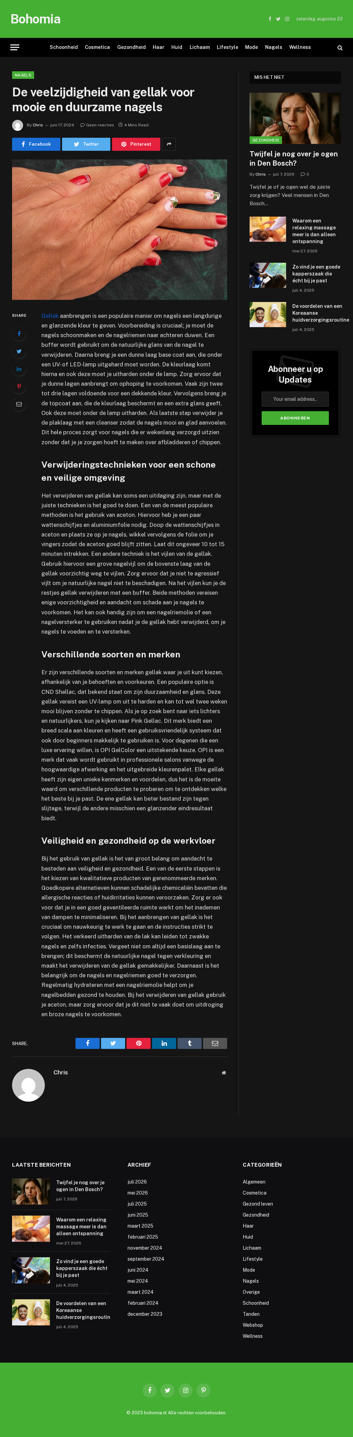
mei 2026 (138, 1193)
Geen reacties (100, 125)
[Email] (19, 404)
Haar (158, 47)
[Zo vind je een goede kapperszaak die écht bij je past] (268, 275)
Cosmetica (97, 47)
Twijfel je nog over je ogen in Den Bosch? (294, 158)
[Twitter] (19, 351)
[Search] (339, 47)
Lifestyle (227, 47)
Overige (251, 1292)
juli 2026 (137, 1182)
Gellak (50, 315)
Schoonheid (64, 47)
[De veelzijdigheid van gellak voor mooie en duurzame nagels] (119, 229)
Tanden (251, 1314)
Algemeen (254, 1182)
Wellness (300, 47)
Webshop (253, 1325)
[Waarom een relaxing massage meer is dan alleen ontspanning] (268, 229)
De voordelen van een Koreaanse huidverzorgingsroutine (320, 313)
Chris (38, 125)
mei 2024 (138, 1281)
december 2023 (145, 1314)
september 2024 (146, 1259)
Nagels (273, 47)
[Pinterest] (19, 386)
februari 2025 (143, 1237)
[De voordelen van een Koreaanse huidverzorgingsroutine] (268, 314)
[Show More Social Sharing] (169, 144)
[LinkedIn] (19, 369)
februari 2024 (143, 1303)
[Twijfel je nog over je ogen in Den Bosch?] (295, 118)
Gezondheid (131, 47)
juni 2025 (138, 1215)
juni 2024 (138, 1270)
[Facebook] (19, 334)
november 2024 (145, 1248)
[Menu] (14, 47)
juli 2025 (137, 1204)
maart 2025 (140, 1226)
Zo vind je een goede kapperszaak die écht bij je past (316, 273)
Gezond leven (258, 1204)
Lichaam (200, 47)
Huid (176, 47)
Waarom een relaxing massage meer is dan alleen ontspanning (191, 19)
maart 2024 (141, 1292)
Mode (251, 47)
